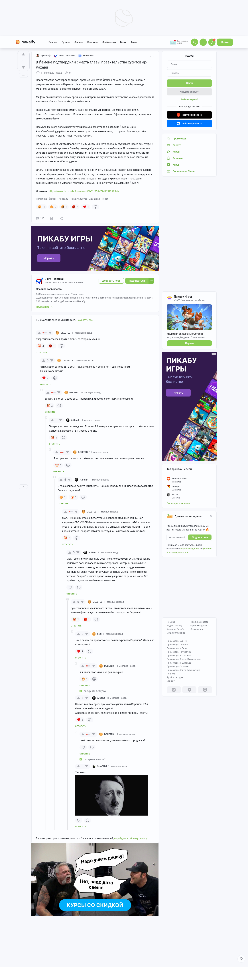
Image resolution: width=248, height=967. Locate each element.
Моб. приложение (176, 633)
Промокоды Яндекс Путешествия (184, 659)
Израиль (63, 198)
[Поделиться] (61, 218)
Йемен (52, 198)
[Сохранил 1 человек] (51, 218)
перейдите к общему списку (130, 838)
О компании (196, 629)
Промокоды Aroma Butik (179, 655)
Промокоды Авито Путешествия (183, 670)
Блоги (123, 42)
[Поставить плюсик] (23, 54)
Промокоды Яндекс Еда (179, 663)
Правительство (78, 198)
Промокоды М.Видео (177, 648)
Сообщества (109, 42)
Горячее (52, 42)
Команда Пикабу (175, 629)
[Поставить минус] (23, 67)
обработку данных (190, 548)
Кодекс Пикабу (174, 625)
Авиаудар (94, 198)
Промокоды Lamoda (177, 644)
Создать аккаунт (189, 91)
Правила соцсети (199, 622)
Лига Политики (54, 278)
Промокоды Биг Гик (177, 641)
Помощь (171, 622)
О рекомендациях (199, 625)
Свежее (78, 42)
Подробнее (43, 306)
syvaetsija (46, 55)
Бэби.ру (171, 681)
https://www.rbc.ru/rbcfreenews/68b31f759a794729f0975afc (84, 191)
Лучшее (66, 42)
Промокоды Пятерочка (179, 652)
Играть (189, 343)
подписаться (200, 537)
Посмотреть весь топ (178, 503)
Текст (105, 198)
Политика (41, 198)
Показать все (84, 320)
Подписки (92, 42)
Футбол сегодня (175, 677)
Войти (225, 42)
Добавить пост (111, 280)
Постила (171, 673)
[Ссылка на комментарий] (99, 333)
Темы (134, 42)
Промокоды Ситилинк (178, 666)
